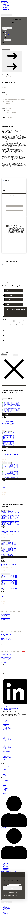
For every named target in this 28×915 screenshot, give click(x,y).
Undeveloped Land (9, 101)
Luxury (4, 769)
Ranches (17, 99)
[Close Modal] (23, 873)
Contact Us (5, 725)
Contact (4, 741)
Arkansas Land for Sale (5, 618)
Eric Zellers (10, 115)
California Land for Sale (5, 619)
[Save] (4, 418)
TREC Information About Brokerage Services (10, 708)
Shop (4, 786)
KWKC (4, 783)
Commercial (5, 767)
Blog (4, 912)
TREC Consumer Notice (6, 709)
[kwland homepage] (9, 671)
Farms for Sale (4, 655)
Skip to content (4, 1)
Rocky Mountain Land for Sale (7, 637)
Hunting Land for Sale (5, 659)
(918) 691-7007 (8, 117)
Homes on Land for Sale (6, 657)
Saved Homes (6, 907)
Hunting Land (11, 99)
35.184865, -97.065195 (11, 112)
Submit (10, 248)
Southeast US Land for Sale (6, 638)
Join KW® (5, 780)
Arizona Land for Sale (5, 616)
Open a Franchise (6, 743)
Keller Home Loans (7, 757)
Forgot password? (13, 892)
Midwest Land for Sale (5, 635)
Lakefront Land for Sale (5, 661)
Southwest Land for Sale (6, 639)
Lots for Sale (3, 662)
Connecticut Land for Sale (6, 622)
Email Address (6, 884)
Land (4, 768)
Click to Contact (8, 119)
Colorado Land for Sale (5, 620)
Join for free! (15, 895)
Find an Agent (6, 5)
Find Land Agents (7, 721)
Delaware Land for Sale (5, 623)
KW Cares (5, 782)
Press (4, 737)
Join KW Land (6, 724)
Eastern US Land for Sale (6, 634)
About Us (5, 909)
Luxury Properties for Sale (6, 663)
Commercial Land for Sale (6, 654)
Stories (4, 785)
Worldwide (5, 740)
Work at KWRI (6, 738)
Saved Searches (6, 908)
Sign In (13, 888)
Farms (6, 99)
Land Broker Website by (9, 871)
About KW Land (6, 722)
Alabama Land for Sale (5, 614)
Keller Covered (6, 756)
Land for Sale (6, 720)
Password (5, 885)
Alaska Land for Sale (5, 615)
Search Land (5, 4)
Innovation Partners (7, 739)
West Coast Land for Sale (6, 640)
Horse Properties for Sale (6, 658)
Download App (6, 766)
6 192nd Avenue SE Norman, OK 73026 (8, 422)
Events (4, 781)
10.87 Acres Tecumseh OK (10, 454)
